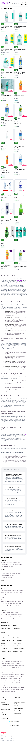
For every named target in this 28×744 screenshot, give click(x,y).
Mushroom (11, 597)
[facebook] (9, 736)
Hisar (11, 672)
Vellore (2, 691)
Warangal (13, 691)
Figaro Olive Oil (7, 603)
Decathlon (21, 582)
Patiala (2, 685)
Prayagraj (7, 685)
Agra (2, 661)
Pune (17, 685)
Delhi (14, 667)
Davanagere (4, 667)
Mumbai (12, 680)
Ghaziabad (3, 670)
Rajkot (21, 685)
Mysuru (16, 680)
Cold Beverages (4, 564)
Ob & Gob (3, 582)
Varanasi (21, 689)
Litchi (13, 573)
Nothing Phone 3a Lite (6, 573)
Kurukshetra (4, 678)
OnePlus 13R (4, 571)
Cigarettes (8, 612)
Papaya (2, 597)
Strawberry (8, 590)
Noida (6, 683)
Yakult (2, 601)
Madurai (19, 678)
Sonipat (18, 687)
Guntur (14, 670)
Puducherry (12, 685)
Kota (20, 676)
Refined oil (3, 619)
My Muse (7, 601)
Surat (22, 687)
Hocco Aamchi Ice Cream (6, 577)
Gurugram (19, 670)
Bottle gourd (9, 592)
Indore (8, 674)
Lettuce (16, 597)
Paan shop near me (12, 614)
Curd (16, 612)
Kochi (12, 676)
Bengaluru (7, 663)
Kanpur (21, 674)
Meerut (3, 680)
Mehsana (7, 680)
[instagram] (3, 736)
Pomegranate (15, 590)
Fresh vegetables (17, 616)
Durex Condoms (4, 608)
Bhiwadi (12, 663)
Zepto (25, 434)
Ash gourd (3, 592)
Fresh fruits (10, 616)
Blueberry (19, 595)
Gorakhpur (9, 670)
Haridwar (7, 672)
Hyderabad (3, 674)
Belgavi (2, 663)
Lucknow (10, 678)
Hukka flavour (4, 614)
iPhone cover (18, 573)
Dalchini (7, 595)
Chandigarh (17, 663)
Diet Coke (11, 575)
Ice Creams (3, 562)
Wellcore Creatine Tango (13, 571)
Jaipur (12, 674)
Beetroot (21, 590)
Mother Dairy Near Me (6, 605)
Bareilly (21, 661)
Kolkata (16, 676)
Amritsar (17, 661)
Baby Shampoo (4, 566)
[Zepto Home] (5, 3)
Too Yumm (20, 601)
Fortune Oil (14, 605)
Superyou (20, 605)
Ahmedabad (7, 661)
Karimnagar (3, 676)
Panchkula (16, 683)
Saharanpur (7, 687)
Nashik (2, 683)
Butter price (9, 619)
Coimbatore (21, 665)
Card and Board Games (17, 564)
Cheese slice (4, 616)
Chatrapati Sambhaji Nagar (7, 665)
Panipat (20, 683)
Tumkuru (3, 689)
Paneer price (16, 619)
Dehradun (10, 667)
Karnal (8, 676)
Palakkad (11, 683)
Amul (19, 603)
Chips (12, 612)
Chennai (16, 665)
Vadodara (13, 689)
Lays (2, 603)
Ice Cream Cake (16, 562)
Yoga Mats (11, 566)
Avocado (3, 590)
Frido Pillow (9, 582)
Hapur (2, 672)
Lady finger (15, 592)
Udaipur (8, 689)
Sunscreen (9, 562)
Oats (10, 564)
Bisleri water (19, 280)
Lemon (2, 595)
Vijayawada (7, 691)
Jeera (6, 597)
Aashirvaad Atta (13, 601)
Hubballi (18, 672)
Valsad (17, 689)
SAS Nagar (13, 687)
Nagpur (21, 680)
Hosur (14, 672)
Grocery (3, 612)
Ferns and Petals (13, 608)
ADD (10, 21)
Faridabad (18, 667)
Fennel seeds (13, 595)
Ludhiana (15, 678)
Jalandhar (17, 674)
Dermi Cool (15, 582)
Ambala (12, 661)
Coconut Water (4, 575)
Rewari (2, 687)
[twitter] (6, 736)
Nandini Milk (15, 603)
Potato (20, 592)
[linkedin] (13, 736)
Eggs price (20, 614)
